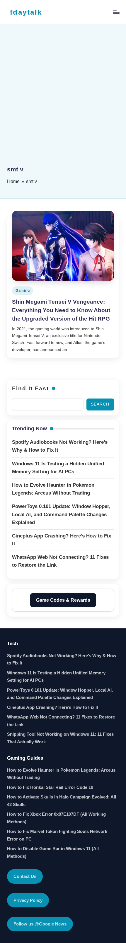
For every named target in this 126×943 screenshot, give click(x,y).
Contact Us (24, 876)
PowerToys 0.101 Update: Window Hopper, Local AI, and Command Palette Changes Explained (60, 694)
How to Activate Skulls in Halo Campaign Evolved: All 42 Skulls (61, 800)
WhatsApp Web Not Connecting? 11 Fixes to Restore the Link (61, 720)
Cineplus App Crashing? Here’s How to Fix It (52, 707)
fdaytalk (26, 12)
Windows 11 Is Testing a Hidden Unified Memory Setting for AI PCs (56, 676)
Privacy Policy (27, 900)
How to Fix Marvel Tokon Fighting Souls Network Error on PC (57, 835)
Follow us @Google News (40, 923)
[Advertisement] (63, 99)
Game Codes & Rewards (63, 600)
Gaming (23, 290)
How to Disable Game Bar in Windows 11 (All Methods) (53, 852)
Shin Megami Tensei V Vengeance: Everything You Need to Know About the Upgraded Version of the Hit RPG (61, 310)
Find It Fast (30, 388)
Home (13, 181)
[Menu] (116, 12)
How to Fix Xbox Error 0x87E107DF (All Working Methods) (56, 818)
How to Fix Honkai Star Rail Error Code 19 (50, 787)
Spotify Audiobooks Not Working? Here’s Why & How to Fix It (61, 659)
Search (100, 404)
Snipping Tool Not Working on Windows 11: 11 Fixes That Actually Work (60, 738)
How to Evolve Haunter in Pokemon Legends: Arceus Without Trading (61, 774)
